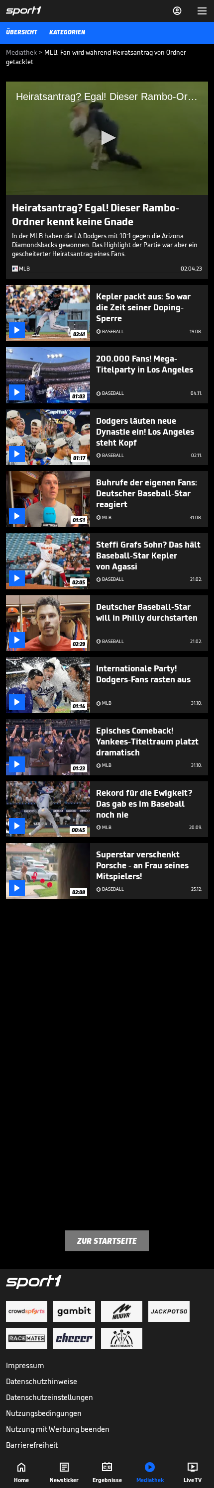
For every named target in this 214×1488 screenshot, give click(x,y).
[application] (107, 138)
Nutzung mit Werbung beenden (57, 1429)
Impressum (25, 1365)
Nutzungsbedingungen (44, 1413)
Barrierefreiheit (32, 1445)
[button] (107, 138)
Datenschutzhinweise (41, 1381)
